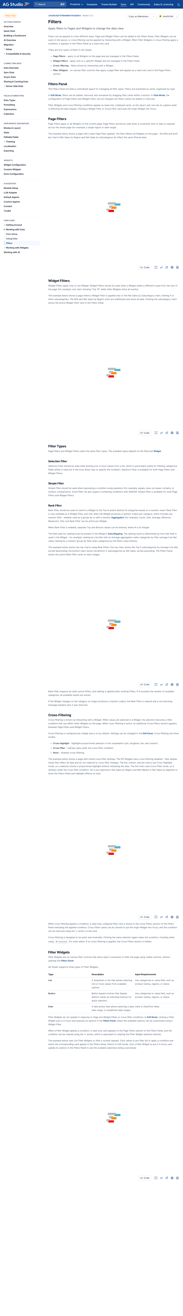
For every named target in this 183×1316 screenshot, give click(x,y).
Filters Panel (67, 960)
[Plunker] (177, 267)
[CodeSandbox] (172, 267)
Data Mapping (115, 533)
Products (75, 4)
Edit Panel (148, 733)
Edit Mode (56, 95)
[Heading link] (70, 84)
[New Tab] (166, 267)
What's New (10, 15)
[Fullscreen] (156, 267)
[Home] (16, 4)
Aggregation (117, 517)
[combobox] (168, 16)
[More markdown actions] (153, 16)
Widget (157, 451)
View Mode (159, 95)
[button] (50, 4)
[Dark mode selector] (178, 4)
